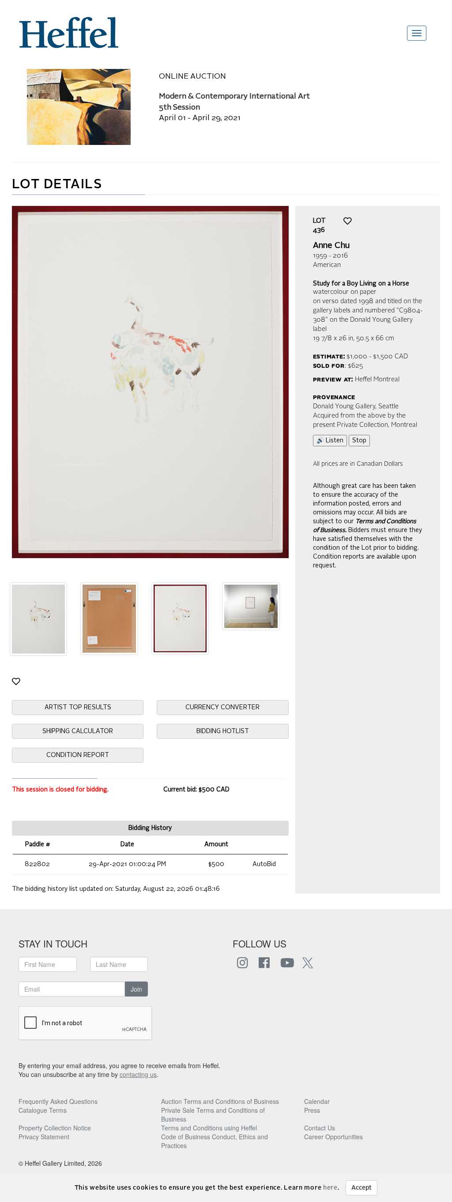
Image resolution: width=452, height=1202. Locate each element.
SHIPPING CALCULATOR (77, 731)
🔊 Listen (329, 440)
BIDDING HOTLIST (222, 731)
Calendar (317, 1101)
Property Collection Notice (55, 1127)
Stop (359, 440)
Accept (361, 1188)
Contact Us (319, 1127)
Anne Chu (331, 246)
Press (312, 1110)
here (330, 1188)
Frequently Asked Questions (58, 1101)
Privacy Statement (44, 1136)
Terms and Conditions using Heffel (209, 1127)
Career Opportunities (333, 1136)
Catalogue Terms (43, 1110)
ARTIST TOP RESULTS (78, 707)
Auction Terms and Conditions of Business (220, 1101)
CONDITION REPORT (77, 755)
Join (136, 989)
